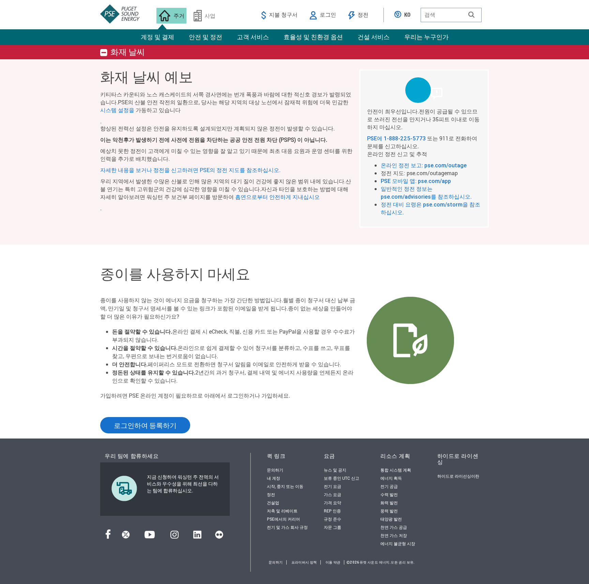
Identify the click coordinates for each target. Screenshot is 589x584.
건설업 (273, 502)
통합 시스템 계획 (395, 470)
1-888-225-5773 (405, 138)
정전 (271, 494)
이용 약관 (333, 562)
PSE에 (375, 138)
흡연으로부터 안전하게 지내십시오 (277, 196)
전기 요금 (332, 486)
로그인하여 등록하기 (145, 425)
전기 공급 (389, 486)
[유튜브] (150, 536)
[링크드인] (197, 536)
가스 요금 (332, 494)
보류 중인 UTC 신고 (341, 478)
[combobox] (451, 15)
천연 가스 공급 (393, 527)
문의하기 (275, 470)
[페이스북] (108, 536)
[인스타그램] (174, 536)
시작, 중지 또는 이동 (285, 486)
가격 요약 (332, 502)
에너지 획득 (391, 478)
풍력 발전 (389, 510)
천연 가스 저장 (393, 535)
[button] (471, 14)
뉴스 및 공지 (335, 470)
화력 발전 (389, 502)
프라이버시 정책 (304, 562)
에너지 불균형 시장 (397, 543)
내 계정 (273, 478)
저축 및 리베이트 (282, 510)
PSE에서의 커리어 (283, 519)
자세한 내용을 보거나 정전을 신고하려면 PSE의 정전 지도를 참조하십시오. (190, 169)
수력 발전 (389, 494)
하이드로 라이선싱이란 (458, 476)
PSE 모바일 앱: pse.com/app (416, 181)
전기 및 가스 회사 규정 (287, 527)
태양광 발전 (391, 519)
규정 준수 (332, 519)
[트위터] (126, 536)
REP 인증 (332, 510)
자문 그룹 (332, 527)
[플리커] (219, 536)
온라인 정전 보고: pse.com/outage (424, 165)
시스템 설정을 (117, 109)
